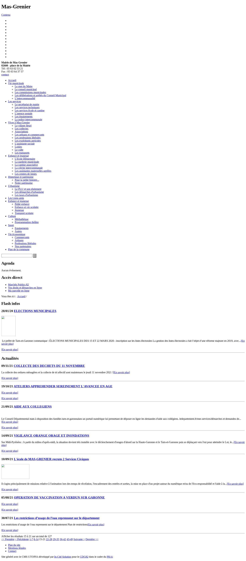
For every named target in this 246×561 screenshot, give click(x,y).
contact (5, 74)
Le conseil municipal (26, 89)
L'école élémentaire (25, 158)
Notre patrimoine (24, 183)
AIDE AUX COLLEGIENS (33, 406)
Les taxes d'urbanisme (26, 195)
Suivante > (79, 539)
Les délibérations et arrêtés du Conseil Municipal (40, 95)
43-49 (70, 539)
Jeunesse (19, 210)
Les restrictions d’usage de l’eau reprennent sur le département (56, 518)
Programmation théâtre (27, 222)
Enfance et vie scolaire (26, 207)
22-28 (49, 539)
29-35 (56, 539)
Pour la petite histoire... (27, 179)
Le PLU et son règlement (28, 189)
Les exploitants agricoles (28, 140)
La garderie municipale (27, 161)
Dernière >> (92, 539)
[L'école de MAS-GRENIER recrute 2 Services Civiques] (15, 478)
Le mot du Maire (23, 86)
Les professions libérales (27, 137)
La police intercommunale (28, 119)
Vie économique (16, 234)
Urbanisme (14, 186)
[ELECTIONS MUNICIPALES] (8, 335)
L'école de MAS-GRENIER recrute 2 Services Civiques (51, 459)
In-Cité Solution (62, 556)
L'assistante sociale (25, 143)
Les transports (22, 152)
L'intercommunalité (25, 98)
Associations (21, 131)
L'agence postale (23, 113)
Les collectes (21, 128)
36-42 (63, 539)
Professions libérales (25, 243)
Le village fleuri (23, 125)
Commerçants (22, 237)
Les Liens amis (16, 198)
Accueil (12, 80)
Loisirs (18, 146)
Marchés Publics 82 (18, 284)
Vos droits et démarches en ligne (25, 287)
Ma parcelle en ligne (18, 290)
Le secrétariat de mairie (27, 104)
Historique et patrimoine (20, 176)
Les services (14, 101)
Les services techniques (27, 107)
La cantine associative (26, 164)
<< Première (7, 539)
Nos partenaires (23, 246)
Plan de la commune (18, 249)
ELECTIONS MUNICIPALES (35, 311)
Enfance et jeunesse (18, 155)
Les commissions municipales (30, 92)
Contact (12, 551)
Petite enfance (22, 204)
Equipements (21, 228)
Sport (11, 225)
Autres (18, 231)
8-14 (36, 539)
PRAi (110, 556)
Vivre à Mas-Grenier (19, 122)
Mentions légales (17, 548)
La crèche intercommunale (29, 167)
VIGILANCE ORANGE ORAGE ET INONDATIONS (51, 435)
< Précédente (22, 539)
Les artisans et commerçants (29, 134)
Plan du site (14, 545)
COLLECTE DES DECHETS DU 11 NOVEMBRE (49, 366)
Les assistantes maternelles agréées (33, 170)
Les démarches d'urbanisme (29, 192)
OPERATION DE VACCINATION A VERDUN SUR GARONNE (59, 497)
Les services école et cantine (30, 110)
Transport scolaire (24, 213)
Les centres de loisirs (26, 173)
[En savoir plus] (9, 349)
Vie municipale (16, 83)
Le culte (19, 149)
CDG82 (84, 556)
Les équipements (23, 116)
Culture (12, 216)
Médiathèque (21, 219)
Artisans (19, 240)
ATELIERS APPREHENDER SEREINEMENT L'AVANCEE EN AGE (63, 386)
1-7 (31, 539)
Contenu (5, 14)
